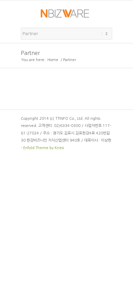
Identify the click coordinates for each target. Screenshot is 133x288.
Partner (30, 53)
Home (52, 60)
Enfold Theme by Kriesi (43, 148)
